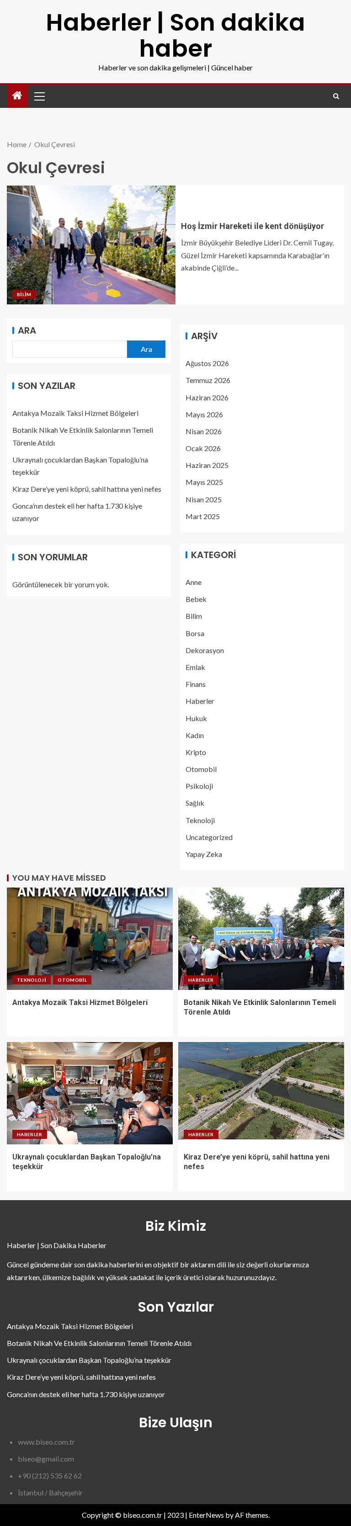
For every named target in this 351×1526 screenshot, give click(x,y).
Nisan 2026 (204, 431)
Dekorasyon (205, 650)
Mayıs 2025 (204, 482)
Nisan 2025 (204, 499)
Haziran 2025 (207, 465)
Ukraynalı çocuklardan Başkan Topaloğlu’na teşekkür (89, 1360)
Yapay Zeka (204, 854)
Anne (194, 582)
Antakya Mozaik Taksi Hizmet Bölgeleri (75, 413)
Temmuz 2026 (208, 380)
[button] (39, 96)
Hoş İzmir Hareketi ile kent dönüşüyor (252, 226)
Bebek (196, 599)
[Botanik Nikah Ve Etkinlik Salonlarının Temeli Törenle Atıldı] (261, 939)
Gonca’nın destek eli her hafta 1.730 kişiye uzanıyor (86, 1394)
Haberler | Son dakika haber (175, 35)
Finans (196, 684)
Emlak (195, 667)
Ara (27, 330)
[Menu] (39, 96)
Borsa (195, 633)
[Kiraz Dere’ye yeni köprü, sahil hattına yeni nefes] (261, 1093)
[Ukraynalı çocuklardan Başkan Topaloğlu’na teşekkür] (90, 1093)
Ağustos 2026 (207, 363)
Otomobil (201, 769)
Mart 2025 (203, 516)
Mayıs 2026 (204, 414)
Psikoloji (199, 786)
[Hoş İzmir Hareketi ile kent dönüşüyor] (91, 245)
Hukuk (196, 718)
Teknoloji (200, 820)
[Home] (17, 95)
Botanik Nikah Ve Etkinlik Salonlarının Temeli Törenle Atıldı (99, 1343)
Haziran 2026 (207, 397)
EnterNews (206, 1514)
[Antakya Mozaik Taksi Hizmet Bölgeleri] (90, 939)
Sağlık (195, 802)
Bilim (24, 294)
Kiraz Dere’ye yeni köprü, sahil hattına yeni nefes (86, 488)
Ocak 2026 (203, 448)
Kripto (196, 752)
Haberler (200, 701)
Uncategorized (209, 837)
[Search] (336, 96)
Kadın (195, 735)
